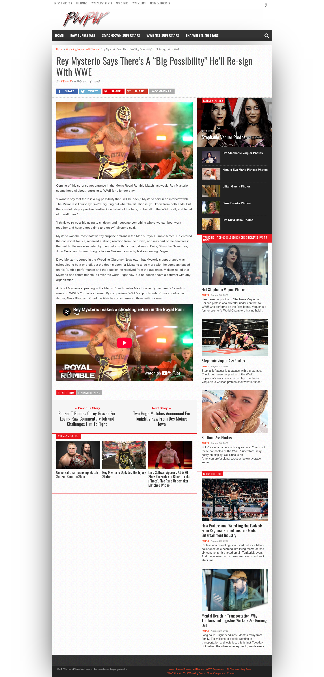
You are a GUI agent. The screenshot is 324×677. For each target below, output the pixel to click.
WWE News (92, 49)
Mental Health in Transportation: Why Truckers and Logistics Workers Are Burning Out (234, 621)
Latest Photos (63, 3)
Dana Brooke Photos (237, 203)
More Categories (160, 3)
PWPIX (66, 81)
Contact (231, 673)
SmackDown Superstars (121, 35)
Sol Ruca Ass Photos (217, 437)
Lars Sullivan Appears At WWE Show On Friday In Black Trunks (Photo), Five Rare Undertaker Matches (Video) (169, 479)
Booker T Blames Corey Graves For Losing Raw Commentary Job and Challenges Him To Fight (87, 419)
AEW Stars (122, 3)
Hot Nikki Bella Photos (238, 220)
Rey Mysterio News (89, 393)
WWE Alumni (139, 3)
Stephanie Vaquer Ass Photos (223, 360)
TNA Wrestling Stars (202, 35)
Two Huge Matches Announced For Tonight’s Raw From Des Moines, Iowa (161, 419)
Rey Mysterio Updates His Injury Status (124, 474)
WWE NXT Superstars (163, 35)
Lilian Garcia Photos (237, 186)
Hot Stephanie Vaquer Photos (243, 153)
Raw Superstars (82, 35)
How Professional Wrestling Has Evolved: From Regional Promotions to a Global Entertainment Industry (232, 530)
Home (59, 35)
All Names (82, 3)
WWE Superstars (101, 3)
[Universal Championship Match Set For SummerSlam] (78, 468)
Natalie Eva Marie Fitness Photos (245, 169)
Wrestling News (75, 49)
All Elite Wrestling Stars (239, 669)
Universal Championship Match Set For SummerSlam (77, 474)
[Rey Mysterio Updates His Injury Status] (124, 468)
